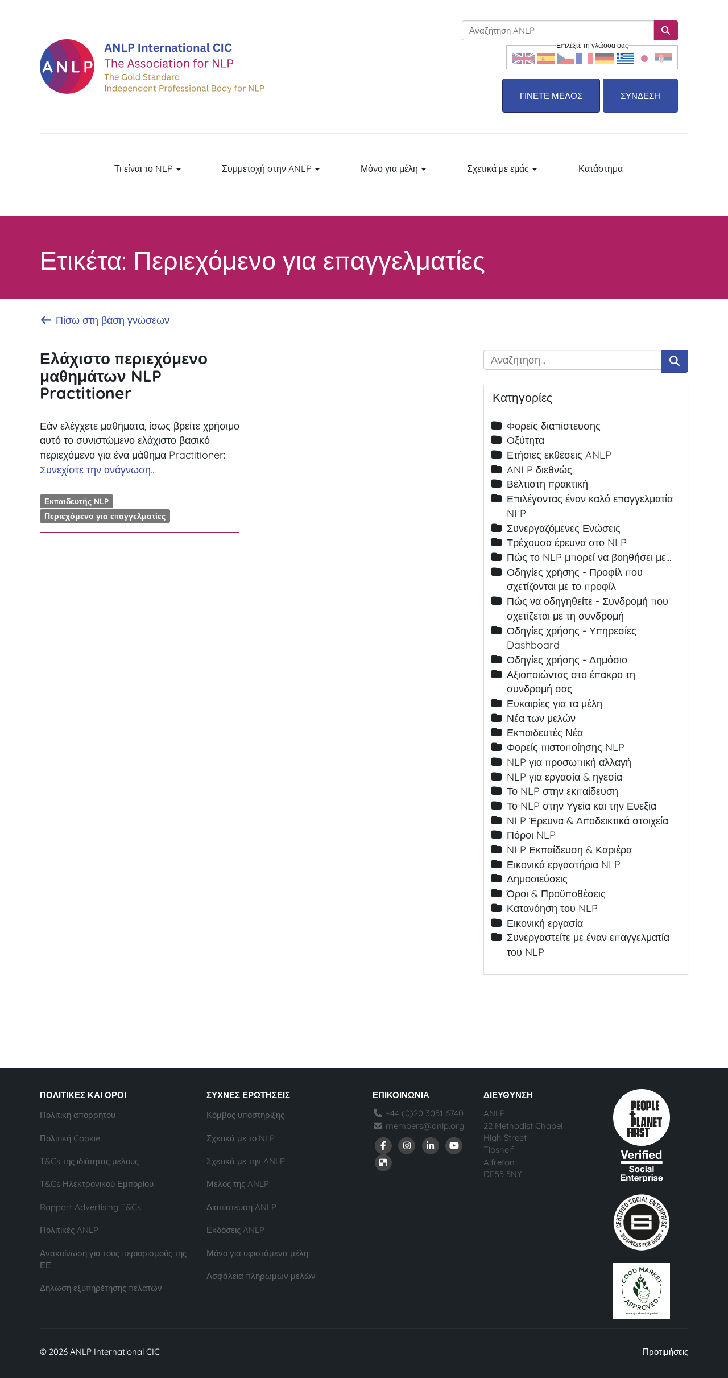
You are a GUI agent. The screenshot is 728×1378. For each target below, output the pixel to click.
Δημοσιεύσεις (537, 878)
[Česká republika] (565, 57)
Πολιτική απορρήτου (77, 1114)
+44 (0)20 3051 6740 (423, 1113)
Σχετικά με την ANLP (245, 1161)
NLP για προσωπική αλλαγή (569, 762)
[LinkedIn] (430, 1145)
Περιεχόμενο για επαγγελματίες (105, 516)
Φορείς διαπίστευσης (554, 425)
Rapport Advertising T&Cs (90, 1207)
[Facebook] (383, 1145)
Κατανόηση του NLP (552, 908)
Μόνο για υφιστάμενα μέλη (257, 1253)
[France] (584, 57)
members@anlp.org (425, 1125)
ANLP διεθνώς (539, 469)
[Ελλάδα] (625, 57)
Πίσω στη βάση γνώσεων (111, 320)
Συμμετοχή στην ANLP (268, 168)
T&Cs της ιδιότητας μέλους (89, 1161)
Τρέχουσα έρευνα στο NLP (567, 542)
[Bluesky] (383, 1162)
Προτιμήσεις (665, 1351)
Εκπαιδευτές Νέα (545, 732)
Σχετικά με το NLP (240, 1138)
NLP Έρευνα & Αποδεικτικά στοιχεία (587, 820)
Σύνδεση (640, 95)
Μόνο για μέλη (390, 168)
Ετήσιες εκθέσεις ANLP (559, 454)
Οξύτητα (525, 440)
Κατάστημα (600, 168)
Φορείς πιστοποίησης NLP (565, 747)
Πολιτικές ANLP (69, 1229)
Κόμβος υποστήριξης (245, 1114)
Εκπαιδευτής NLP (76, 501)
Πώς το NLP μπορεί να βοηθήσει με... (589, 557)
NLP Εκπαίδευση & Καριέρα (569, 849)
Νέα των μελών (541, 718)
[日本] (644, 57)
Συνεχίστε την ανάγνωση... (98, 469)
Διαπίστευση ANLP (241, 1207)
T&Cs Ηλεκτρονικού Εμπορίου (97, 1183)
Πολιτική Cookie (70, 1138)
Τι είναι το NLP (144, 168)
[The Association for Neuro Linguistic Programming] (152, 66)
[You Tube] (454, 1145)
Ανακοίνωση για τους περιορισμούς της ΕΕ (113, 1259)
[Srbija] (663, 57)
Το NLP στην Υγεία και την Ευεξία (581, 805)
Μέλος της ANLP (237, 1183)
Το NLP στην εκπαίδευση (562, 791)
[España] (546, 57)
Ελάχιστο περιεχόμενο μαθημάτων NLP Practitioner (124, 375)
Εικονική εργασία (545, 923)
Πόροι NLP (531, 834)
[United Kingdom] (523, 57)
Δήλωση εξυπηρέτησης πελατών (101, 1287)
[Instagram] (407, 1145)
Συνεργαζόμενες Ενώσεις (564, 528)
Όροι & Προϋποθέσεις (556, 893)
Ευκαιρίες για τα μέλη (554, 703)
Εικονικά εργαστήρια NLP (564, 864)
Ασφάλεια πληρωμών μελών (261, 1275)
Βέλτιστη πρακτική (547, 483)
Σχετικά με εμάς (499, 168)
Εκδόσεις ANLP (235, 1229)
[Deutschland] (604, 57)
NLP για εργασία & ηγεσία (564, 776)
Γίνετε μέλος (551, 95)
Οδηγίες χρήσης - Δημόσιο (567, 659)
